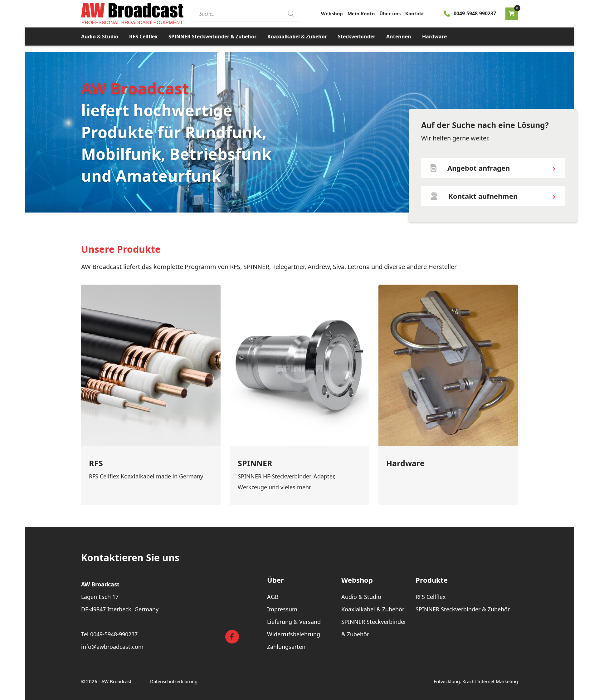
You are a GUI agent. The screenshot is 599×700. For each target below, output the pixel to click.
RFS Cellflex (143, 36)
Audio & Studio (99, 36)
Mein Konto (361, 13)
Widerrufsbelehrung (293, 634)
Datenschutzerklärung (173, 681)
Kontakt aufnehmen (483, 196)
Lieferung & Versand (294, 621)
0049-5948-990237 (475, 13)
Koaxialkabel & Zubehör (297, 36)
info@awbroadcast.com (112, 646)
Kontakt (414, 13)
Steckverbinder (356, 36)
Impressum (282, 609)
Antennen (398, 36)
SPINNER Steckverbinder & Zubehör (212, 36)
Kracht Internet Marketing (490, 681)
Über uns (390, 13)
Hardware (434, 36)
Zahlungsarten (286, 646)
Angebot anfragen (478, 168)
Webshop (332, 13)
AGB (273, 596)
